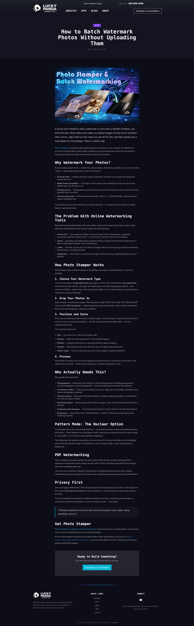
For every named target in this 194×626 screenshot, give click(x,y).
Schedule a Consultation (148, 10)
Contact (97, 612)
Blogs (94, 10)
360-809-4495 (135, 3)
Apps (84, 10)
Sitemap (114, 622)
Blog (97, 609)
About (105, 10)
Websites (71, 10)
